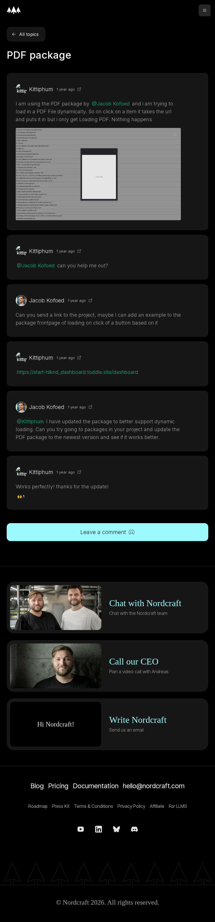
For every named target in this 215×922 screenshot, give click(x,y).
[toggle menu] (205, 10)
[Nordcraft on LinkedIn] (98, 829)
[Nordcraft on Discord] (134, 829)
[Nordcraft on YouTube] (80, 829)
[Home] (14, 10)
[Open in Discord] (79, 89)
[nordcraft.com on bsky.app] (116, 829)
